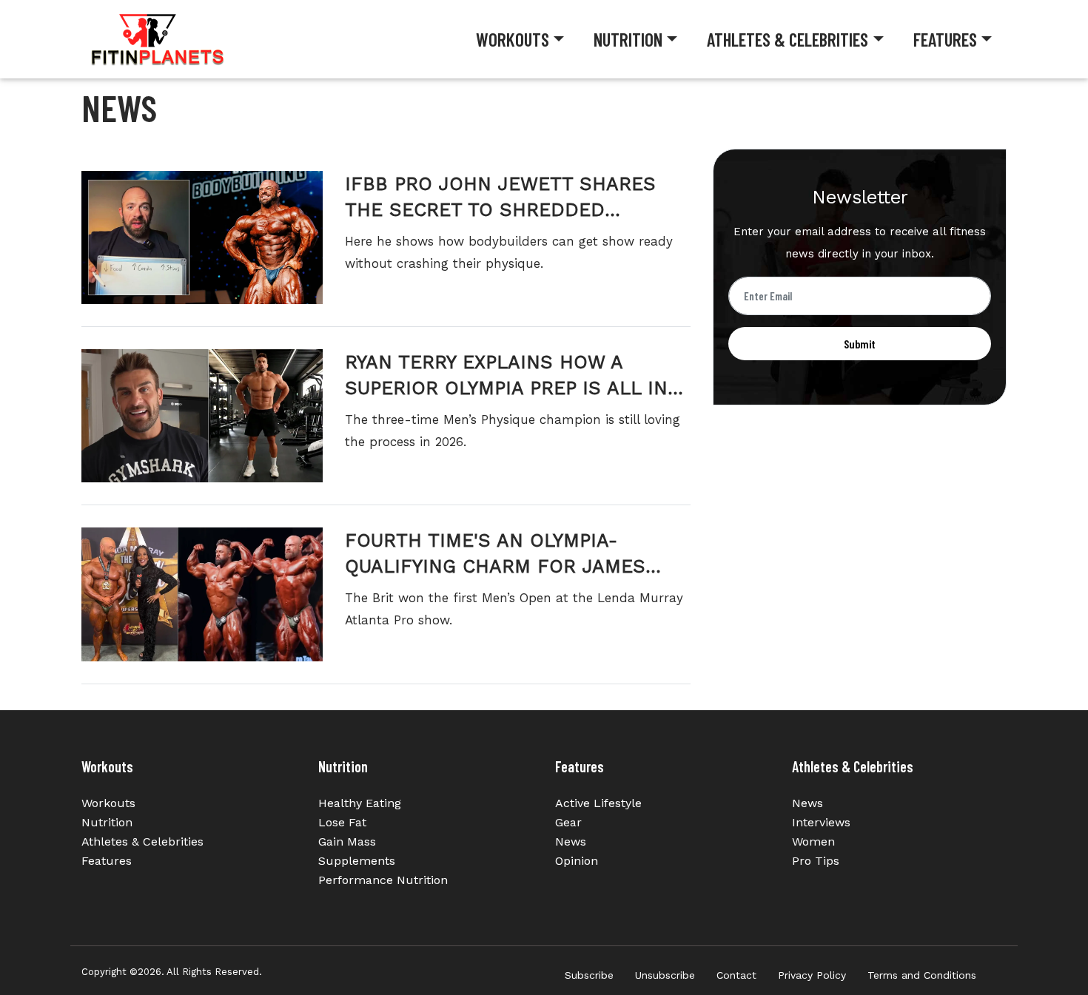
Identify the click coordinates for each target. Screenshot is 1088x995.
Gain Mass (347, 841)
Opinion (576, 861)
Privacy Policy (812, 975)
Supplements (356, 861)
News (570, 841)
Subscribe (589, 975)
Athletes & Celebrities (787, 39)
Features (945, 39)
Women (813, 841)
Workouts (512, 39)
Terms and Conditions (921, 975)
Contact (736, 975)
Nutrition (628, 39)
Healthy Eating (359, 803)
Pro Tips (815, 861)
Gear (568, 822)
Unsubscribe (665, 975)
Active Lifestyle (598, 803)
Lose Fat (342, 822)
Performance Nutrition (383, 880)
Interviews (821, 822)
